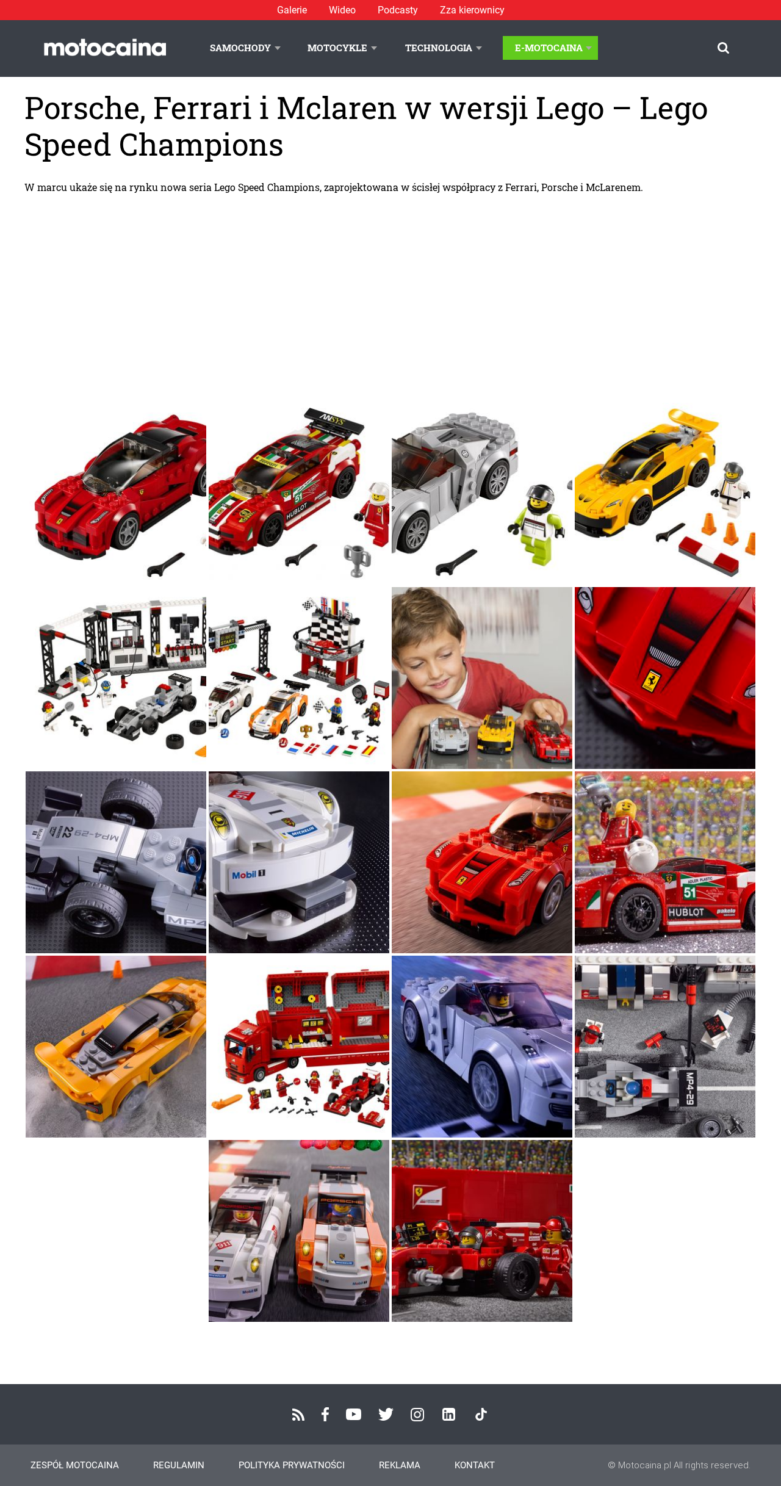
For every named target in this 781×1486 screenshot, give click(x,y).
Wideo (342, 10)
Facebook (325, 1414)
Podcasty (398, 10)
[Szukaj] (723, 48)
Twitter (386, 1414)
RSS (298, 1414)
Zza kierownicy (472, 10)
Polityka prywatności (292, 1465)
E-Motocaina (549, 47)
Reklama (399, 1465)
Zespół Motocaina (75, 1465)
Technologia (438, 47)
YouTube (353, 1414)
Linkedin (448, 1414)
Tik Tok (481, 1414)
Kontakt (475, 1465)
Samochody (240, 47)
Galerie (292, 10)
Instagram (417, 1414)
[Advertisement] (390, 297)
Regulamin (178, 1465)
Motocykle (337, 47)
